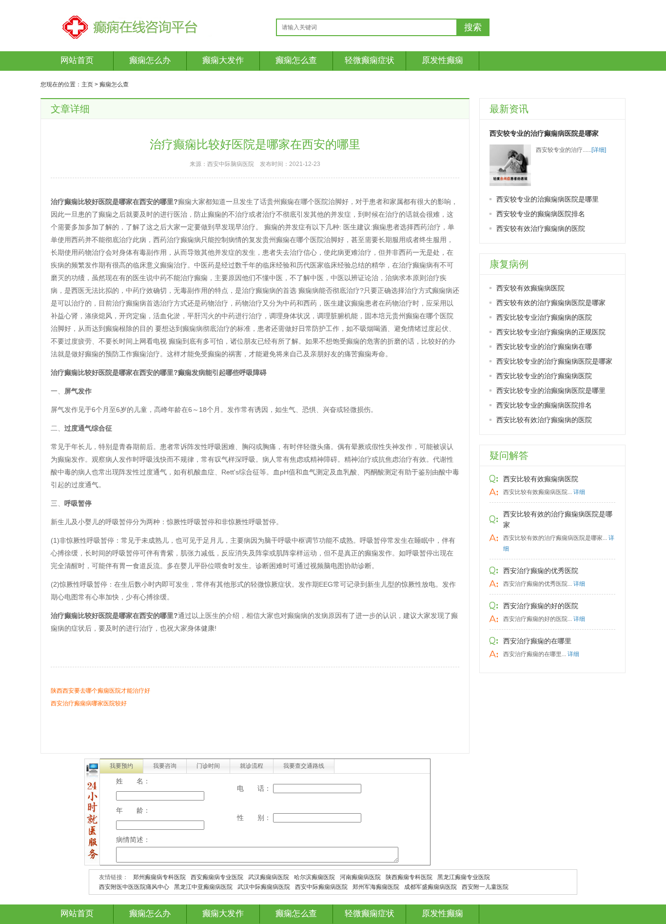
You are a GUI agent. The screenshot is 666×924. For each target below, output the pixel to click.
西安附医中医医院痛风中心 (134, 886)
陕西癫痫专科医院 (409, 877)
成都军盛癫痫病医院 (430, 886)
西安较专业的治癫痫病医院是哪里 (547, 199)
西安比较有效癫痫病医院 (540, 479)
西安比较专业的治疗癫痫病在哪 (544, 346)
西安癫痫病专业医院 (217, 877)
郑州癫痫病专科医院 (159, 877)
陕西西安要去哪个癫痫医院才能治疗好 (100, 690)
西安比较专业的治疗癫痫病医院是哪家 (554, 361)
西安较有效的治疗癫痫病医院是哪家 (551, 303)
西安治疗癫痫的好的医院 (540, 606)
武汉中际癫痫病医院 (263, 886)
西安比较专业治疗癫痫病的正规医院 (551, 332)
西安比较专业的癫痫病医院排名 (544, 405)
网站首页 (77, 60)
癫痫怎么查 (296, 60)
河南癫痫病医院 (360, 877)
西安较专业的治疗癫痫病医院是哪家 (544, 133)
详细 (579, 492)
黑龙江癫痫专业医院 (463, 877)
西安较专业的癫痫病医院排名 (540, 214)
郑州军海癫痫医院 (376, 886)
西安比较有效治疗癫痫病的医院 (544, 420)
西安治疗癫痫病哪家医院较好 (89, 703)
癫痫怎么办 (150, 60)
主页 (87, 84)
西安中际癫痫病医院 (321, 886)
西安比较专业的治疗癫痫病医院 (544, 376)
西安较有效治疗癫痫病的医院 (540, 228)
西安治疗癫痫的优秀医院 (540, 571)
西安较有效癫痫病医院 (530, 288)
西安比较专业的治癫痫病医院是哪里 (551, 390)
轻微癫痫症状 (369, 60)
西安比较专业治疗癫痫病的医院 (544, 317)
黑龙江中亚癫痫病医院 (203, 886)
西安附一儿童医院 (485, 886)
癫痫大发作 (223, 60)
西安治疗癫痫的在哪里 (537, 641)
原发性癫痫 (442, 60)
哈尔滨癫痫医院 (314, 877)
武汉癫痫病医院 (268, 877)
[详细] (598, 149)
